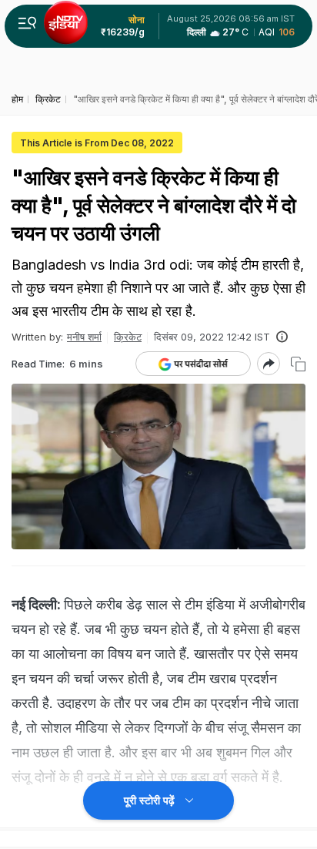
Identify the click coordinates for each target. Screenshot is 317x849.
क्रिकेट (128, 337)
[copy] (298, 364)
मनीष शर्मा (84, 337)
